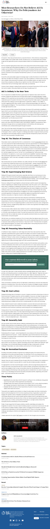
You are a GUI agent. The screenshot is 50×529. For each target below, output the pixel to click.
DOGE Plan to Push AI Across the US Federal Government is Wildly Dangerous (22, 472)
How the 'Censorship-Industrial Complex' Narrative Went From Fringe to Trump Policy (24, 487)
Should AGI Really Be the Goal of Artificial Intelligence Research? (19, 467)
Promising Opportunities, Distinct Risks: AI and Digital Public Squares (20, 477)
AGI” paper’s (20, 415)
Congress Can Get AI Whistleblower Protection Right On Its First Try (19, 494)
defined (43, 161)
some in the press (38, 96)
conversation (38, 142)
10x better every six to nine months (29, 177)
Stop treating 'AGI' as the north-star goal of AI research (23, 120)
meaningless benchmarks (7, 180)
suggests (36, 165)
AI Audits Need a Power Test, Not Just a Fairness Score (15, 501)
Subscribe (41, 264)
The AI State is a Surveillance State (10, 461)
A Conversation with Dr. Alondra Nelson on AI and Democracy (18, 456)
